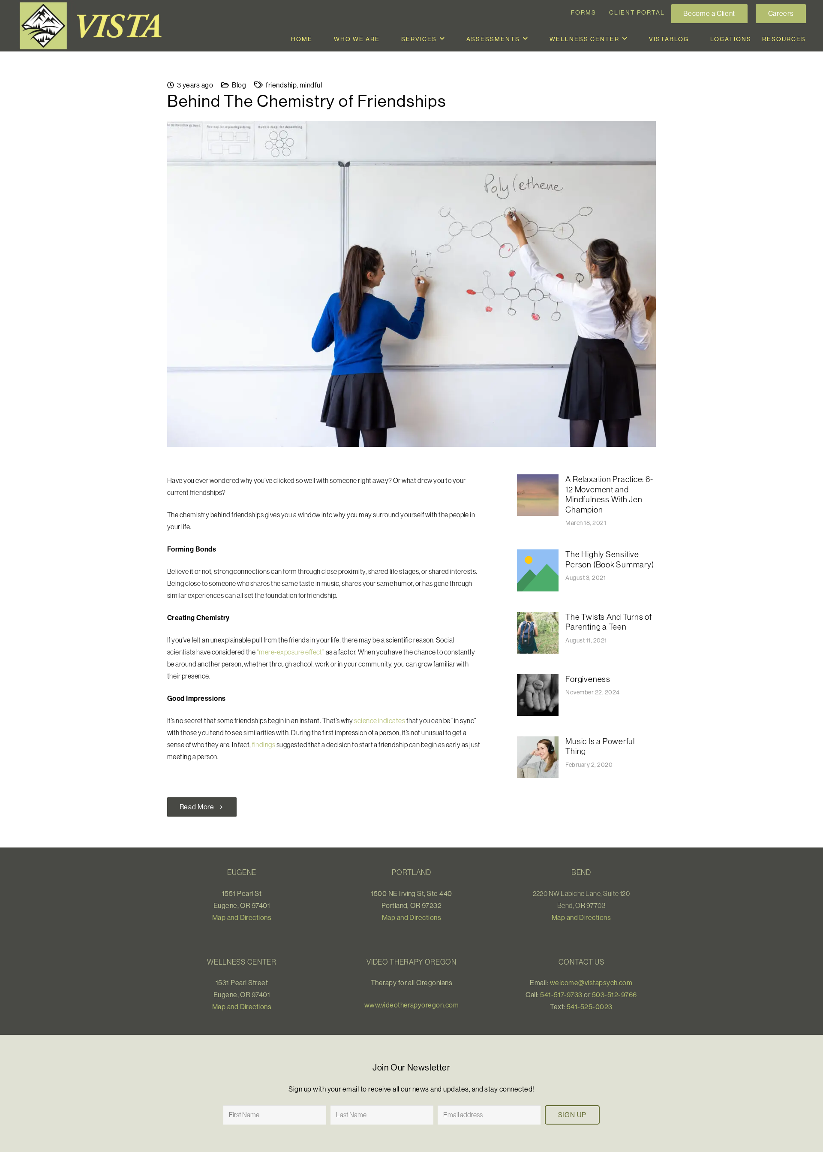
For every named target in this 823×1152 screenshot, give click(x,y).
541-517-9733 (561, 994)
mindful (311, 85)
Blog (239, 85)
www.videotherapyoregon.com (411, 1005)
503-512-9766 (614, 994)
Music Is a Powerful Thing (600, 746)
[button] (442, 38)
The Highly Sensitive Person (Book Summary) (609, 559)
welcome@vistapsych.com (591, 982)
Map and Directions (242, 917)
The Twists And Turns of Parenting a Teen (608, 622)
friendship (281, 85)
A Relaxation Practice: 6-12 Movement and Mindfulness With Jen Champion (609, 494)
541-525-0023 (590, 1006)
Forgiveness (587, 679)
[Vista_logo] (94, 25)
